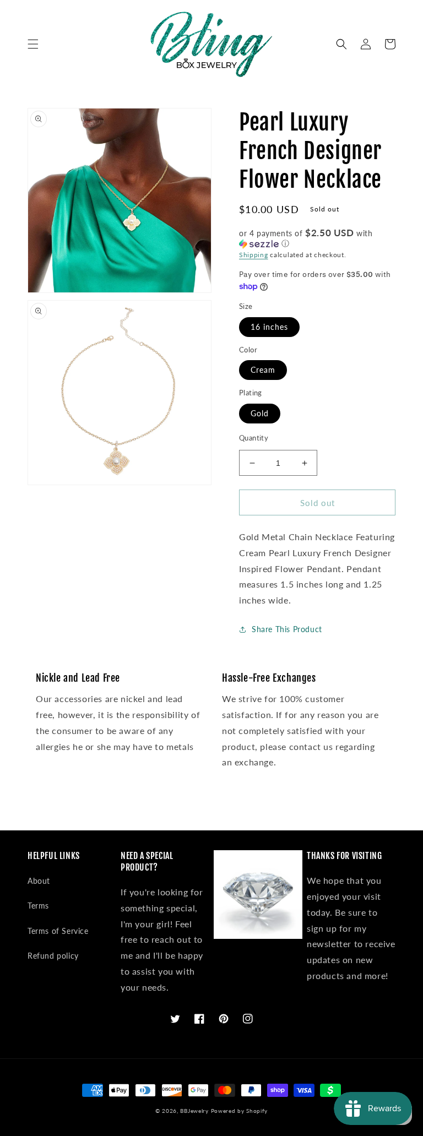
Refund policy (53, 955)
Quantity (253, 437)
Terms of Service (58, 931)
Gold (260, 413)
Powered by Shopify (239, 1110)
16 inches (269, 326)
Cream (263, 369)
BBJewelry (194, 1110)
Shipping (253, 255)
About (39, 880)
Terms (38, 905)
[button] (33, 44)
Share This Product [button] (287, 629)
